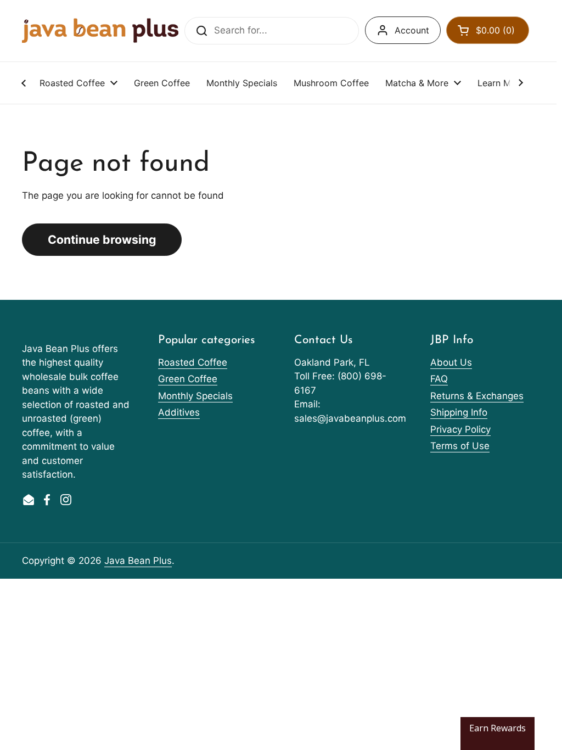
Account (412, 30)
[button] (487, 30)
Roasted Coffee (192, 362)
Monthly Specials (195, 395)
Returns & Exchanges (477, 395)
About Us (451, 362)
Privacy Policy (460, 429)
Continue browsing (102, 239)
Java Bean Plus (138, 560)
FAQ (439, 378)
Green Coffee (187, 378)
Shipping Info (458, 412)
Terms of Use (460, 445)
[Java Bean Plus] (100, 30)
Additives (179, 412)
